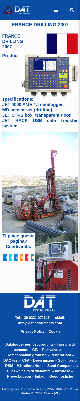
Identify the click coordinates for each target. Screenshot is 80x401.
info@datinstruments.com (40, 323)
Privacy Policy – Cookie (40, 331)
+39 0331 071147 (36, 318)
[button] (56, 10)
